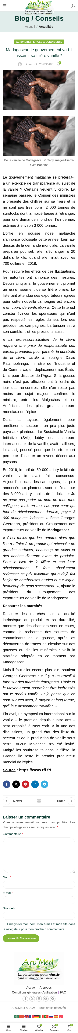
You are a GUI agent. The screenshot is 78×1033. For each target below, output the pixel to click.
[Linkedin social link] (35, 784)
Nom (7, 877)
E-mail (8, 893)
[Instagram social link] (39, 999)
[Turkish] (61, 1016)
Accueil (30, 26)
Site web (9, 908)
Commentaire (13, 834)
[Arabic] (16, 1016)
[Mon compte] (73, 5)
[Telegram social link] (44, 784)
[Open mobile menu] (5, 5)
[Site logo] (39, 8)
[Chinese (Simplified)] (21, 1016)
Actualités (46, 26)
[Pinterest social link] (25, 784)
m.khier (28, 64)
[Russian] (51, 1016)
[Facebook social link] (6, 784)
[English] (26, 1016)
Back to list (39, 801)
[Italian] (41, 1016)
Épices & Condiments (47, 41)
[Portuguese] (46, 1016)
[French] (31, 1016)
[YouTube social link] (46, 999)
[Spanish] (56, 1016)
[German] (36, 1016)
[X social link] (16, 784)
